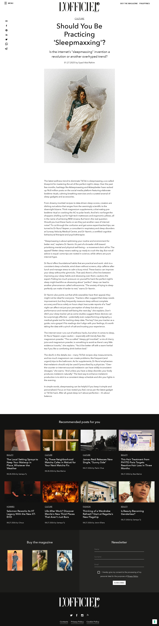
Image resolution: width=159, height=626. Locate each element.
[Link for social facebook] (77, 616)
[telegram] (6, 49)
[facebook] (6, 26)
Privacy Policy (132, 576)
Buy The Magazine (129, 3)
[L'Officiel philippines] (79, 7)
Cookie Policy (93, 622)
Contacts (64, 622)
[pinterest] (6, 30)
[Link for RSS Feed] (87, 615)
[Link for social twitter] (71, 616)
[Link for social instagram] (82, 616)
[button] (72, 561)
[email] (6, 21)
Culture (79, 18)
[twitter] (6, 39)
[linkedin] (6, 35)
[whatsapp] (6, 44)
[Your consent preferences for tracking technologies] (154, 621)
